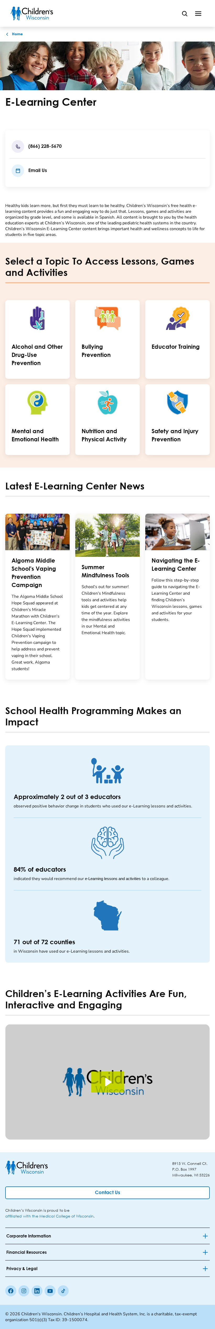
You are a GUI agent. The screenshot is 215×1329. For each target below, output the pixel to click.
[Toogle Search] (184, 13)
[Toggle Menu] (198, 13)
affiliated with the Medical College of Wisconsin (49, 1216)
